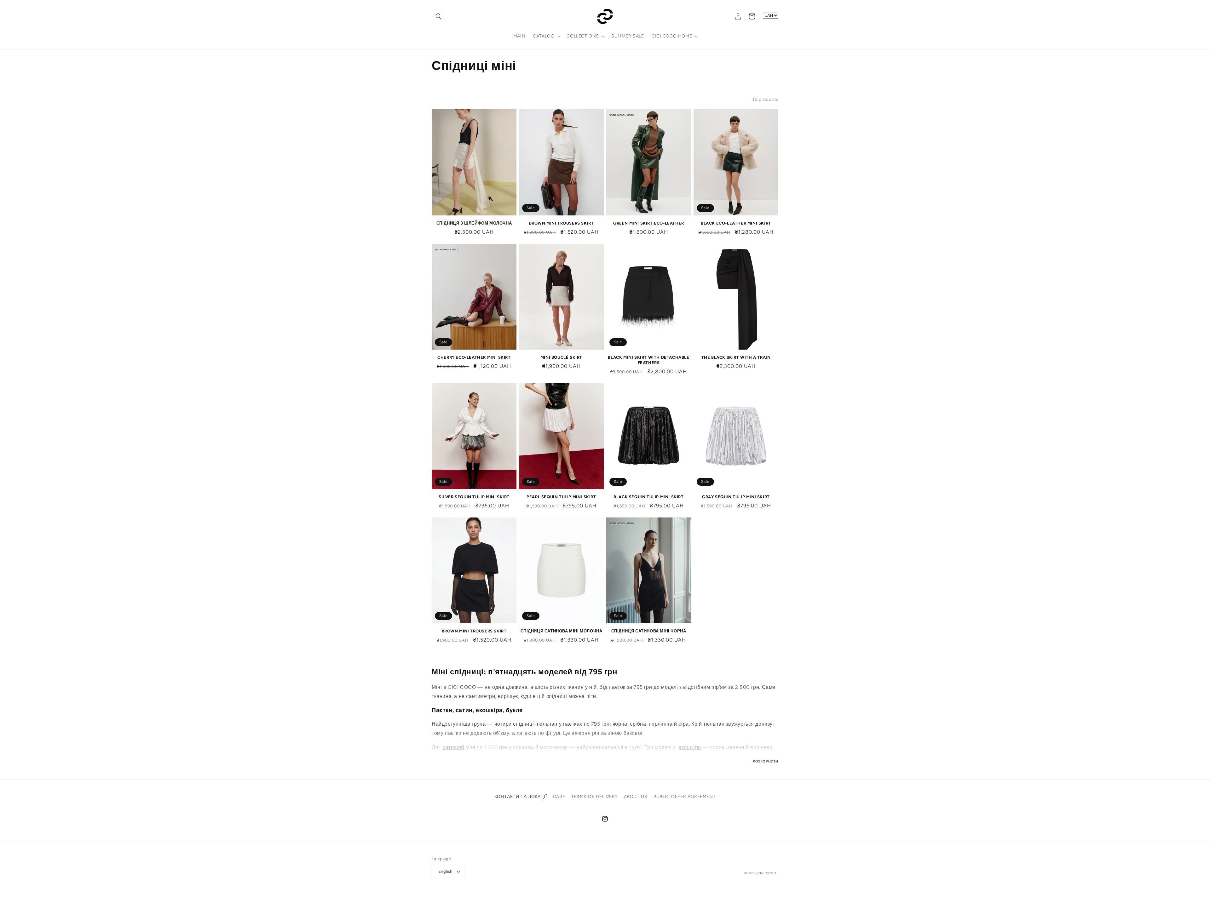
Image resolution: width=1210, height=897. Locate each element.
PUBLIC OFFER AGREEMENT (685, 796)
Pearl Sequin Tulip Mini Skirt (561, 496)
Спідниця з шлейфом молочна (474, 223)
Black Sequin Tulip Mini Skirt (648, 496)
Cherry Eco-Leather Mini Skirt (473, 357)
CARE (559, 796)
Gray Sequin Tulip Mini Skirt (736, 496)
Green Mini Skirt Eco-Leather (648, 223)
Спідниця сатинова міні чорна (648, 631)
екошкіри (689, 747)
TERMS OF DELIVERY (594, 796)
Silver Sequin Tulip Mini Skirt (474, 496)
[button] (439, 16)
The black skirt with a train (736, 357)
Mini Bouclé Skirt (561, 357)
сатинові (453, 747)
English (445, 871)
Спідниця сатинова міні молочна (561, 631)
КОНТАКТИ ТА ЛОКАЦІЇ (520, 796)
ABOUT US (636, 796)
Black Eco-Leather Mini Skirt (736, 223)
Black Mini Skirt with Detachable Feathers (648, 360)
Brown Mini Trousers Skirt (561, 223)
